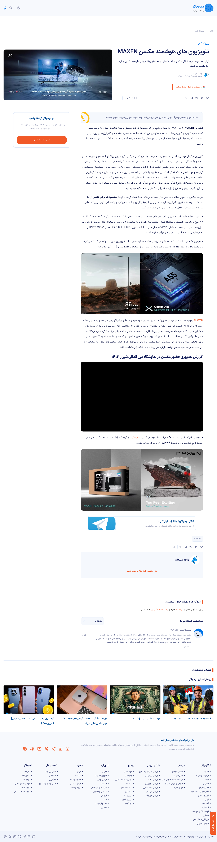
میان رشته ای (75, 783)
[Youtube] (39, 749)
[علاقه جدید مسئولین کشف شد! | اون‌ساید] (188, 699)
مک (105, 799)
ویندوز (104, 807)
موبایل (206, 815)
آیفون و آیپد (101, 779)
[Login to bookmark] (118, 98)
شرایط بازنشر (25, 787)
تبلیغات (197, 538)
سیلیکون (128, 803)
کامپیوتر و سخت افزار (200, 791)
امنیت (206, 771)
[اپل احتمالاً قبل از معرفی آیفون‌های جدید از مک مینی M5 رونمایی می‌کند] (82, 699)
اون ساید (128, 775)
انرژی (79, 771)
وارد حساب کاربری (159, 609)
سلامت (78, 775)
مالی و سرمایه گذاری (47, 783)
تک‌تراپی (128, 791)
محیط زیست (75, 779)
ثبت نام (179, 609)
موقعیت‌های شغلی (22, 783)
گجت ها (205, 803)
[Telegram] (53, 749)
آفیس (104, 771)
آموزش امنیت (101, 775)
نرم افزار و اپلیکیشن (200, 819)
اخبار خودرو (178, 775)
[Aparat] (32, 749)
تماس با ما (25, 775)
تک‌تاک (129, 783)
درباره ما (26, 779)
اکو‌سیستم (128, 771)
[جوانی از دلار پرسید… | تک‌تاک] (135, 699)
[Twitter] (46, 749)
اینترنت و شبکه (202, 775)
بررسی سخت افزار (150, 787)
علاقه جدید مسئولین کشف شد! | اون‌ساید (193, 718)
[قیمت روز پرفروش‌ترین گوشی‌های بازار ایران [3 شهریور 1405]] (29, 699)
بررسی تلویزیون (151, 783)
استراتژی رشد (50, 771)
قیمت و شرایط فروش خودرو (171, 779)
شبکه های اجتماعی (99, 787)
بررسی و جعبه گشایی (123, 779)
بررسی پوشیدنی (151, 775)
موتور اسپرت (178, 787)
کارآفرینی (52, 779)
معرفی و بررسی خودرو (174, 783)
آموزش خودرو (177, 771)
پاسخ (186, 646)
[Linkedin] (60, 749)
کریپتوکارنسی (203, 795)
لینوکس (104, 795)
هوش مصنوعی (202, 823)
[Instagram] (67, 749)
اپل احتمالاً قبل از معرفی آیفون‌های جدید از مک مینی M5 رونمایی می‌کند (84, 721)
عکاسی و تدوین (100, 791)
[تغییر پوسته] (19, 8)
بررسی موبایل (152, 795)
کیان (207, 799)
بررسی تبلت (153, 779)
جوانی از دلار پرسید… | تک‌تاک (146, 718)
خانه (211, 31)
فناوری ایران (204, 787)
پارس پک (151, 836)
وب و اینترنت (101, 803)
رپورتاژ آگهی (199, 31)
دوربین (206, 783)
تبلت (207, 779)
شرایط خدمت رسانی (22, 791)
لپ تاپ (205, 807)
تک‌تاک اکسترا (126, 787)
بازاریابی (52, 775)
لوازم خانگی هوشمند (200, 811)
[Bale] (25, 749)
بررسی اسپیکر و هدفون (148, 771)
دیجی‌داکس (127, 799)
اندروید (104, 783)
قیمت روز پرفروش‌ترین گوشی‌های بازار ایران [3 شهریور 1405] (32, 721)
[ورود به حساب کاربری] (5, 8)
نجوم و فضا (76, 787)
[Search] (11, 8)
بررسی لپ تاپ (152, 791)
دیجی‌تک (128, 795)
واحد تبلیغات (197, 73)
